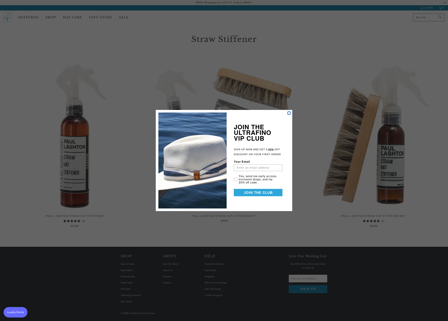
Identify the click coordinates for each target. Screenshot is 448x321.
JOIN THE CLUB (258, 192)
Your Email (242, 161)
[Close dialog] (289, 113)
